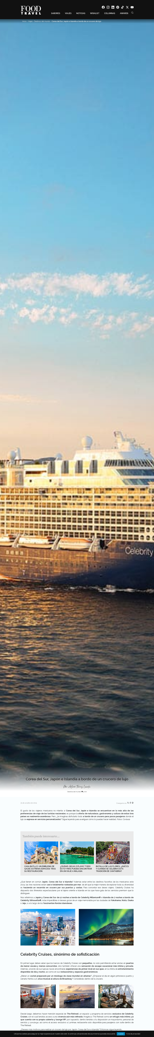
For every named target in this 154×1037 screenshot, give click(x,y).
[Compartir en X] (128, 803)
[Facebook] (103, 8)
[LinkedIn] (112, 8)
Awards (124, 13)
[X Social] (127, 8)
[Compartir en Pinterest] (133, 803)
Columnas (109, 13)
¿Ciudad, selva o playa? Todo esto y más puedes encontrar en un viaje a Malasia (76, 868)
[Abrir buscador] (132, 12)
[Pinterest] (117, 8)
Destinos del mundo (42, 21)
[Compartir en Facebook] (130, 803)
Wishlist (94, 13)
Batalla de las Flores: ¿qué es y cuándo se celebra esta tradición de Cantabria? (112, 868)
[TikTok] (122, 8)
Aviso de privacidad (133, 1034)
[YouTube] (132, 8)
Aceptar (121, 1034)
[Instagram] (108, 8)
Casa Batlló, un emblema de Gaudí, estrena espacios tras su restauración (40, 868)
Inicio (24, 21)
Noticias (80, 13)
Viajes (68, 13)
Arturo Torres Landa (79, 787)
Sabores (55, 13)
